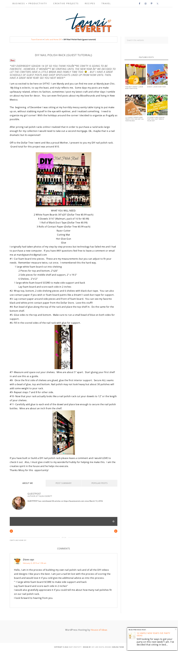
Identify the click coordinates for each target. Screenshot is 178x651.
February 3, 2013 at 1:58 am (34, 563)
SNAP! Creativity (75, 647)
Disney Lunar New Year (156, 87)
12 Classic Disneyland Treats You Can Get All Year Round (134, 119)
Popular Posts (100, 483)
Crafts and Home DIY (53, 39)
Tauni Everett (89, 21)
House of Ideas (99, 629)
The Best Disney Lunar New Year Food (134, 87)
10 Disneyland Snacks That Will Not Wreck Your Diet (156, 119)
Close (176, 629)
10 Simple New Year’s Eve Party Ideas (153, 634)
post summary (64, 483)
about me (27, 483)
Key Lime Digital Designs (101, 647)
